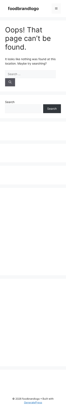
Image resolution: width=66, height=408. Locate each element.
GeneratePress (33, 402)
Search (10, 102)
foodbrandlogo (23, 8)
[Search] (10, 82)
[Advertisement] (19, 130)
